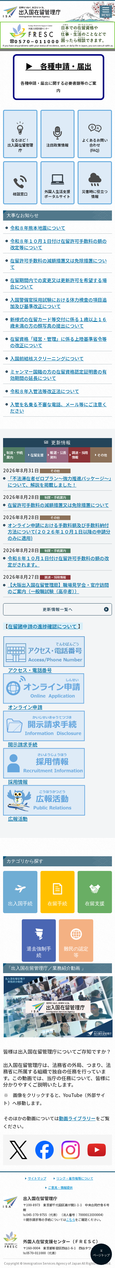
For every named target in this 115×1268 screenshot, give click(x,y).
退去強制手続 (39, 952)
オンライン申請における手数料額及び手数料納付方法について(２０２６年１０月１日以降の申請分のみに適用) (59, 531)
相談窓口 (20, 193)
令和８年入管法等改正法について (44, 391)
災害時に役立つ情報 (95, 194)
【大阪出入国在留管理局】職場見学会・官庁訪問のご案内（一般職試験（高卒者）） (58, 588)
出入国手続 (20, 903)
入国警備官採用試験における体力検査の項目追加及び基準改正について (58, 302)
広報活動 (18, 818)
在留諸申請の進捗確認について (43, 626)
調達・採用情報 (80, 454)
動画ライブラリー (77, 1118)
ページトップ (101, 1255)
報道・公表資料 (58, 454)
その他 (102, 454)
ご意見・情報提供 (60, 1187)
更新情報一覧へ (58, 609)
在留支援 (36, 454)
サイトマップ (37, 1178)
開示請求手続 (22, 744)
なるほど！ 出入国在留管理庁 (20, 144)
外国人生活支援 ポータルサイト (57, 194)
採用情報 (18, 781)
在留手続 (57, 903)
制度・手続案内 (14, 454)
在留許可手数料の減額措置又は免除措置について (58, 505)
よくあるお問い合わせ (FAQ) (95, 144)
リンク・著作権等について (74, 1178)
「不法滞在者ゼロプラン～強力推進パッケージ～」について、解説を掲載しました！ (59, 481)
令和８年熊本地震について (37, 228)
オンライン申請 (25, 707)
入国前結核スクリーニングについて (47, 358)
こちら (70, 1219)
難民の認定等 (76, 952)
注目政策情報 (57, 144)
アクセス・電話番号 (30, 670)
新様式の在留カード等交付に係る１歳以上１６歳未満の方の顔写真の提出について (58, 322)
